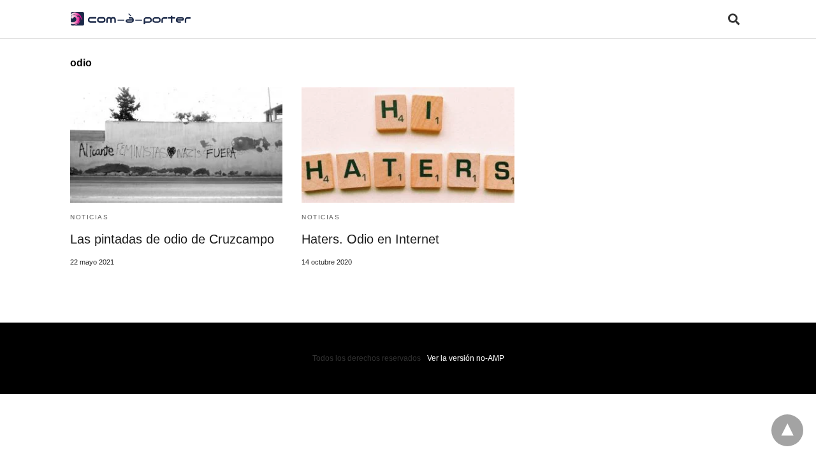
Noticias (89, 217)
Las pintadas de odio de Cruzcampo (172, 239)
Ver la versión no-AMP (465, 358)
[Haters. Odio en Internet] (408, 145)
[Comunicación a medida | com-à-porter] (130, 18)
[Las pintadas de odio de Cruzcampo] (176, 145)
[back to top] (787, 430)
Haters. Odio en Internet (370, 239)
